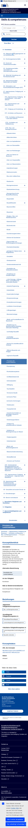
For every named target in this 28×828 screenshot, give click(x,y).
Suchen (14, 39)
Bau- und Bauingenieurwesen (9, 534)
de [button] (25, 5)
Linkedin (8, 680)
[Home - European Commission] (5, 5)
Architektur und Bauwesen (16, 533)
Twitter (7, 672)
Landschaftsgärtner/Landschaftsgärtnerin (14, 622)
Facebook (8, 676)
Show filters (7, 43)
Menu (1, 15)
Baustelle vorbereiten (9, 635)
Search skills (13, 31)
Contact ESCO (5, 748)
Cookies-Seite (15, 808)
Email (7, 684)
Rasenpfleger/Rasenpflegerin (11, 619)
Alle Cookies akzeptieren (15, 819)
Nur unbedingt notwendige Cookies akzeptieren (16, 824)
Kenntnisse (4, 531)
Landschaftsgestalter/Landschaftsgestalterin (14, 631)
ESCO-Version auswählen (8, 24)
